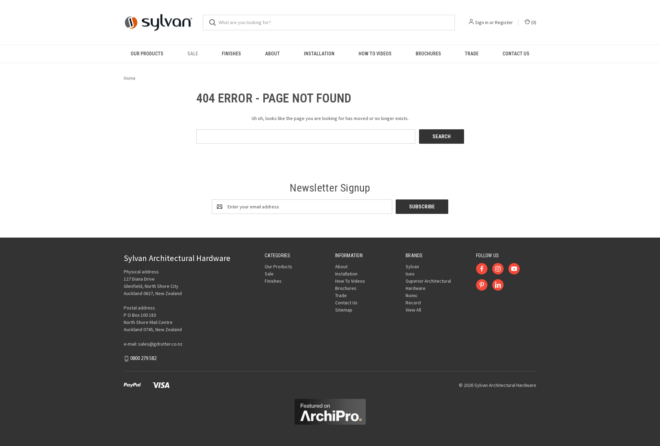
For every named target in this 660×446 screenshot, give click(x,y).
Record (413, 303)
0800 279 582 (143, 358)
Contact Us (516, 53)
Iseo (410, 274)
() (533, 22)
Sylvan (412, 266)
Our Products (147, 53)
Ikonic (412, 295)
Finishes (231, 53)
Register (504, 22)
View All (413, 310)
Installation (319, 53)
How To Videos (375, 53)
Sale (192, 53)
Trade (471, 53)
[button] (330, 412)
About (272, 53)
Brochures (428, 53)
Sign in (481, 22)
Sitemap (343, 310)
